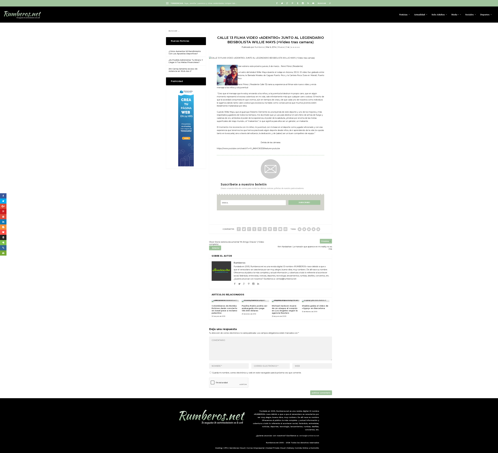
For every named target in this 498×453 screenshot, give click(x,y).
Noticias (403, 15)
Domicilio (314, 448)
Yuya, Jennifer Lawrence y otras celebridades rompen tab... (210, 3)
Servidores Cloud (237, 448)
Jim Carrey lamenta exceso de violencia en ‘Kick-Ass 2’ (183, 70)
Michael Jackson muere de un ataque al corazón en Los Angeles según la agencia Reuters (285, 309)
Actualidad (419, 15)
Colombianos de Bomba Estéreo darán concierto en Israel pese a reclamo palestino (224, 309)
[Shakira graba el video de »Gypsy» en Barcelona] (315, 301)
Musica (281, 47)
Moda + (455, 15)
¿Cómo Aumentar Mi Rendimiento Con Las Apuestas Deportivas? (185, 52)
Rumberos (259, 47)
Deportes (484, 15)
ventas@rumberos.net (309, 436)
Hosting (218, 448)
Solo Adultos (438, 15)
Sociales (469, 15)
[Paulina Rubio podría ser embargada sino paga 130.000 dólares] (255, 301)
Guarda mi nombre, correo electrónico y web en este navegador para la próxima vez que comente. (256, 373)
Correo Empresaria (255, 448)
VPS (226, 448)
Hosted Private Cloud (275, 448)
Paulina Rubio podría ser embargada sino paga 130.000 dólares (254, 308)
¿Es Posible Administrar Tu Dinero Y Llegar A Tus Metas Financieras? (186, 61)
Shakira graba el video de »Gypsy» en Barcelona (315, 307)
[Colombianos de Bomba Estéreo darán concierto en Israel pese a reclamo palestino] (225, 301)
